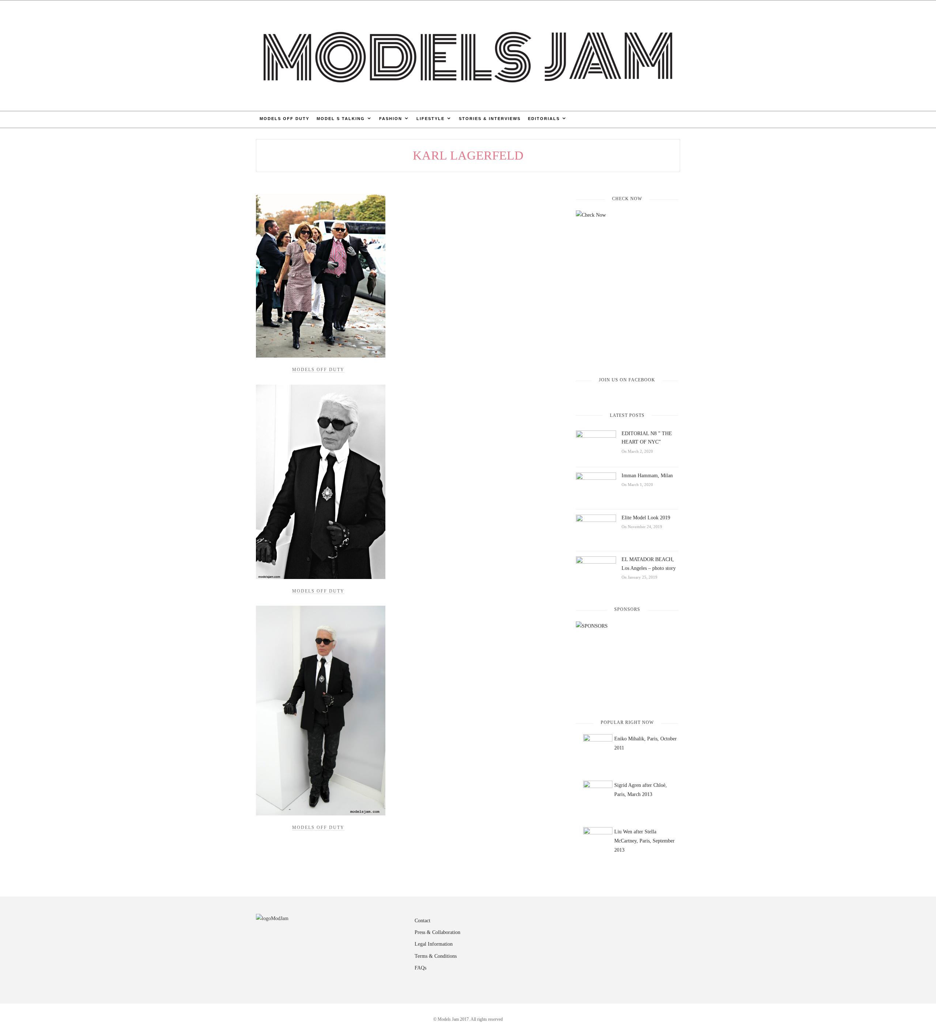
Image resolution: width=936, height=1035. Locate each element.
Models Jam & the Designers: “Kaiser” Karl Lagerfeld (320, 481)
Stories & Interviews (490, 118)
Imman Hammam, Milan (647, 475)
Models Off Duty (284, 118)
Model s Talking (341, 118)
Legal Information (434, 944)
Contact (422, 920)
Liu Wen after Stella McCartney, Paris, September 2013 (644, 841)
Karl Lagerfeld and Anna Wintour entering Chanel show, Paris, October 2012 (320, 275)
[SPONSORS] (627, 664)
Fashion (390, 118)
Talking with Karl (321, 710)
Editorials (544, 118)
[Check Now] (627, 287)
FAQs (420, 968)
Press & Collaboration (437, 932)
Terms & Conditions (436, 956)
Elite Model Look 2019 (646, 517)
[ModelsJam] (468, 55)
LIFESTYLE (430, 118)
